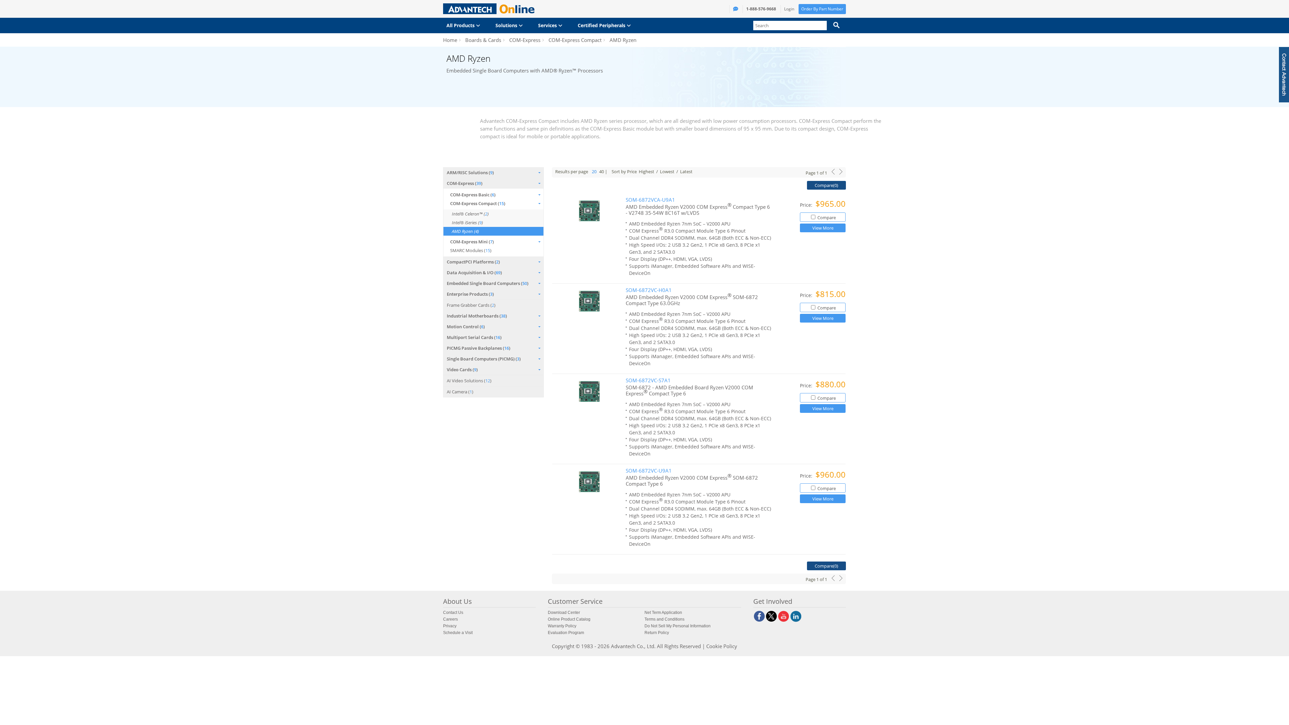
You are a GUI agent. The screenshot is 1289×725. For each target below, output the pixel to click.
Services (548, 25)
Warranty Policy (562, 626)
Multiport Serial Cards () (474, 337)
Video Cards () (462, 370)
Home (450, 40)
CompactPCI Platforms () (473, 262)
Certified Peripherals (602, 25)
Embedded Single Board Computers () (487, 283)
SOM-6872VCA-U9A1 (650, 200)
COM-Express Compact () (477, 203)
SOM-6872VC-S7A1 (648, 380)
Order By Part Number (822, 9)
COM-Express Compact (575, 40)
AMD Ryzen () (465, 231)
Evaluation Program (566, 632)
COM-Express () (464, 183)
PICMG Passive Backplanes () (478, 348)
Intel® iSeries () (467, 223)
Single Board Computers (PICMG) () (484, 359)
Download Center (564, 612)
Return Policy (656, 632)
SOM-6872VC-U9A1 (649, 471)
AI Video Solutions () (469, 381)
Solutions (507, 25)
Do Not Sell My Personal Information (677, 626)
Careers (450, 619)
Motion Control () (466, 327)
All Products (461, 25)
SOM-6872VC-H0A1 (649, 290)
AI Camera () (460, 392)
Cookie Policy (721, 646)
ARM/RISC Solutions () (470, 173)
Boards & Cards (483, 40)
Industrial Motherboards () (477, 316)
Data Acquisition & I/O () (474, 273)
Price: (807, 205)
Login (789, 9)
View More (822, 228)
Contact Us (453, 612)
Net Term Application (663, 612)
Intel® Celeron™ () (470, 214)
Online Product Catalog (569, 619)
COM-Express (524, 40)
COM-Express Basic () (472, 195)
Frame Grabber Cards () (471, 305)
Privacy (450, 626)
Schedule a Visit (458, 632)
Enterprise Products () (470, 294)
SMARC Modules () (470, 250)
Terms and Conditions (664, 619)
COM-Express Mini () (472, 242)
